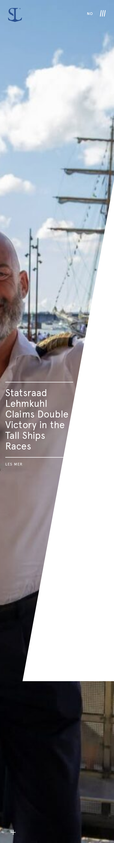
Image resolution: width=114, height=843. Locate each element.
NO (90, 13)
